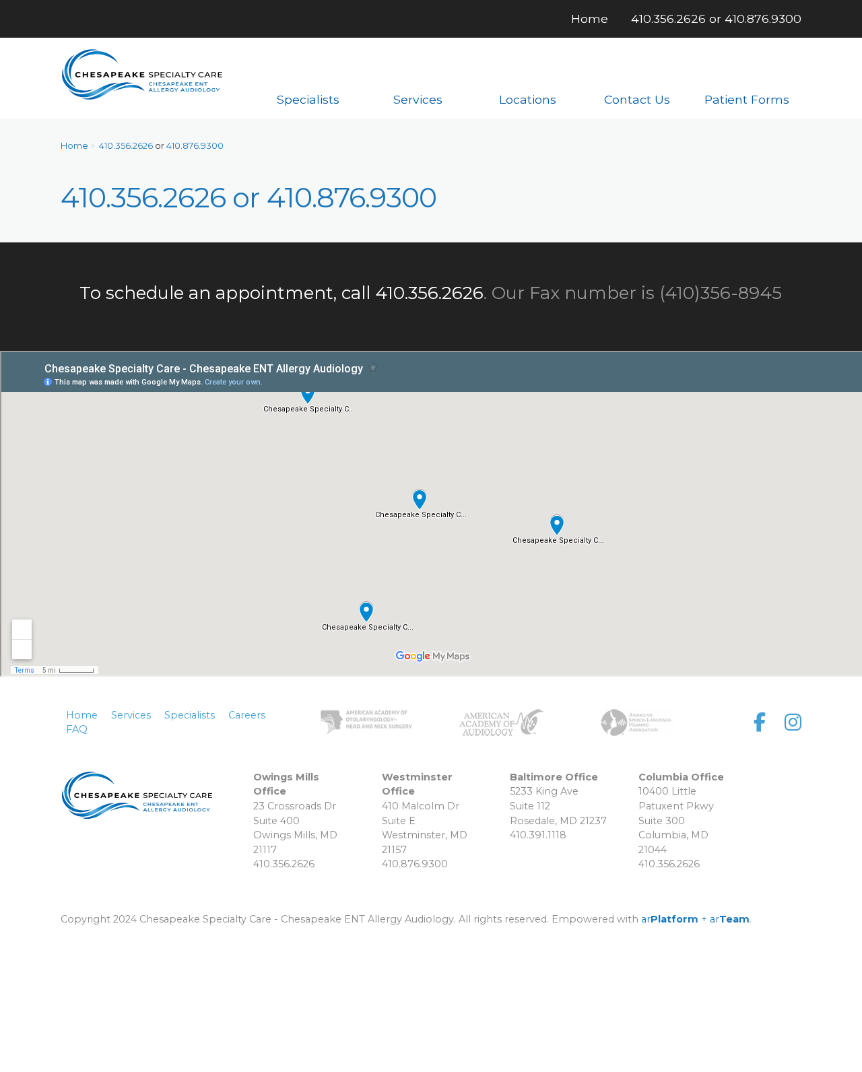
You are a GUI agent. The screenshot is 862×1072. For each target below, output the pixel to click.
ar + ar (695, 919)
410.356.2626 (668, 18)
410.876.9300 (763, 18)
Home (74, 146)
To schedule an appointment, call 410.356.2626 (281, 293)
